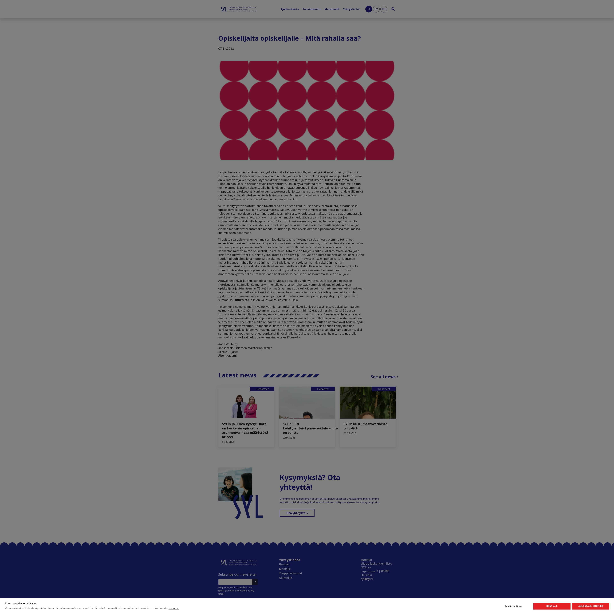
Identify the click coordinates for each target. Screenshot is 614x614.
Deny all (552, 606)
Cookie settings (513, 606)
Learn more (174, 608)
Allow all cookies (590, 606)
